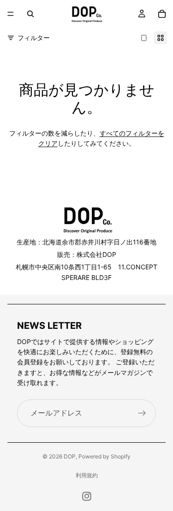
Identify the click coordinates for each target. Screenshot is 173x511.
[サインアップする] (142, 413)
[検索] (30, 14)
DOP (70, 456)
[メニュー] (10, 13)
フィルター (34, 38)
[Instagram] (86, 496)
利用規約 (87, 475)
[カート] (162, 14)
